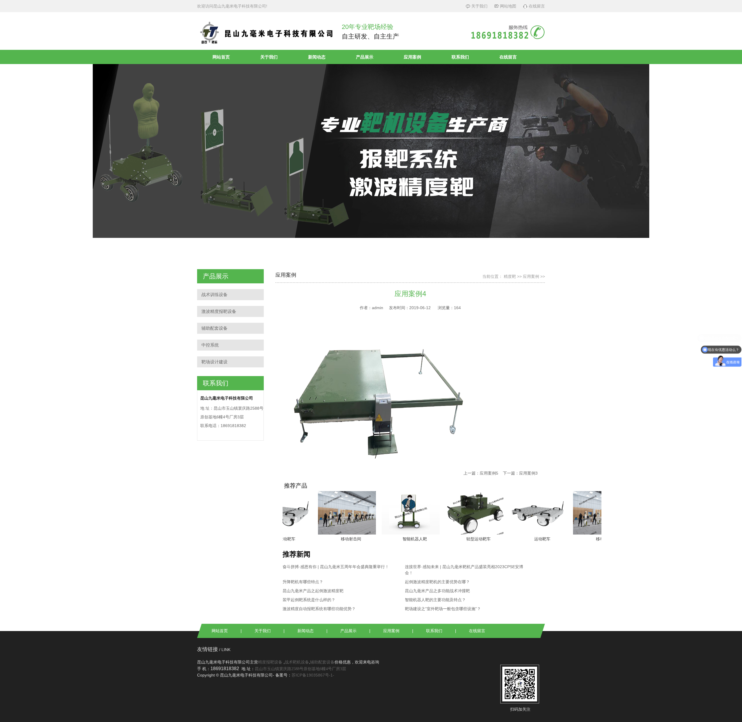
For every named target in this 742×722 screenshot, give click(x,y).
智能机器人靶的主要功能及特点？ (435, 599)
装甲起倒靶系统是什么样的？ (309, 599)
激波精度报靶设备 (218, 311)
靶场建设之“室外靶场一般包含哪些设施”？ (443, 608)
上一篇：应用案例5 (480, 473)
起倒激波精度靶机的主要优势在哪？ (437, 581)
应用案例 (412, 56)
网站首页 (221, 56)
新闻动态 (316, 56)
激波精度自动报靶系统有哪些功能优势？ (319, 608)
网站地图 (508, 6)
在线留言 (537, 6)
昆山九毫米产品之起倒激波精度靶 (313, 590)
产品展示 (364, 56)
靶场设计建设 (214, 361)
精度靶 (510, 276)
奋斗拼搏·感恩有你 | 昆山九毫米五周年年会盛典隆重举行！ (336, 566)
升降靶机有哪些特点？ (303, 581)
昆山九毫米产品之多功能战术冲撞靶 (437, 590)
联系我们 (460, 56)
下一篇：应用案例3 (520, 473)
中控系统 (210, 344)
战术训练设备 (214, 294)
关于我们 (479, 6)
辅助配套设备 (214, 328)
